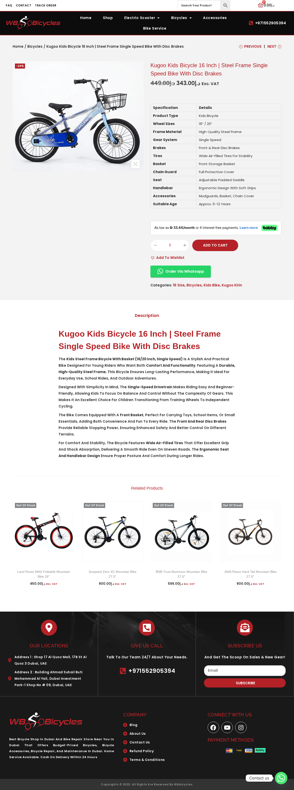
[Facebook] (213, 727)
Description (147, 315)
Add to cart (215, 245)
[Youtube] (227, 727)
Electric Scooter (139, 17)
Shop (108, 17)
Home (85, 17)
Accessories (215, 17)
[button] (167, 258)
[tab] (147, 315)
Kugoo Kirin (232, 285)
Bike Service (155, 28)
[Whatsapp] (281, 778)
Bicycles (179, 17)
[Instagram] (241, 727)
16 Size (179, 285)
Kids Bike (212, 285)
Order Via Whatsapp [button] (184, 271)
